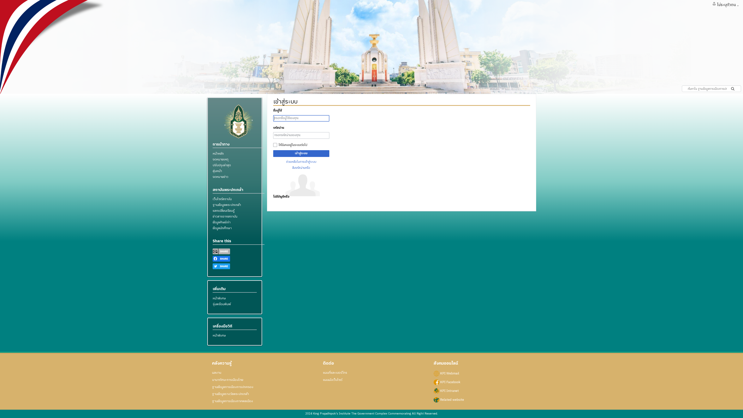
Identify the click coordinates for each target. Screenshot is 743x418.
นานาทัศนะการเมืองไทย (227, 380)
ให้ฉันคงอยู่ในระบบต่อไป (293, 145)
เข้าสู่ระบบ (301, 153)
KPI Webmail (449, 373)
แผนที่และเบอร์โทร (335, 372)
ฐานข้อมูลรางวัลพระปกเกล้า (230, 394)
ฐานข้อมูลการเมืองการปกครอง (232, 387)
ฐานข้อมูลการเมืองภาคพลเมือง (232, 401)
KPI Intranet (449, 391)
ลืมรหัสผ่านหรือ (301, 167)
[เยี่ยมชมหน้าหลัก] (239, 123)
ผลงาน (216, 372)
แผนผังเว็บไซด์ (332, 380)
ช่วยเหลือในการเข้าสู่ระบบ (301, 161)
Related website (452, 399)
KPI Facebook (450, 382)
